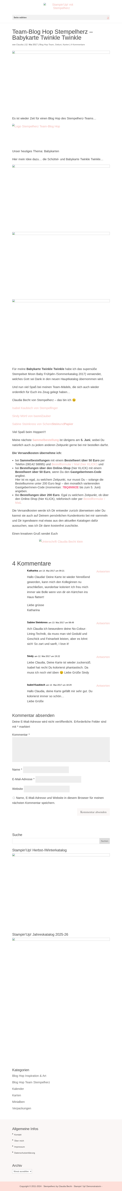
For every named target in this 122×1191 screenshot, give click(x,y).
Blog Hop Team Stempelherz (31, 1082)
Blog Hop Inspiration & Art (29, 1075)
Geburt (58, 44)
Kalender (18, 1088)
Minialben (18, 1101)
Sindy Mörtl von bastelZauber (31, 416)
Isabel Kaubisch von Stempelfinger (35, 408)
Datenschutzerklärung (24, 1153)
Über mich (19, 1141)
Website (17, 788)
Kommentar (21, 734)
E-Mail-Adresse (23, 779)
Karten (66, 44)
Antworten (103, 571)
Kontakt (17, 1134)
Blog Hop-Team (46, 44)
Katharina (32, 570)
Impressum (19, 1147)
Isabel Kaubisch (36, 685)
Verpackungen (21, 1108)
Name (17, 769)
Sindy (30, 656)
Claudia (19, 44)
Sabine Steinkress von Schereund (42, 424)
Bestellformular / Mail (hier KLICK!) (75, 464)
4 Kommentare (78, 44)
